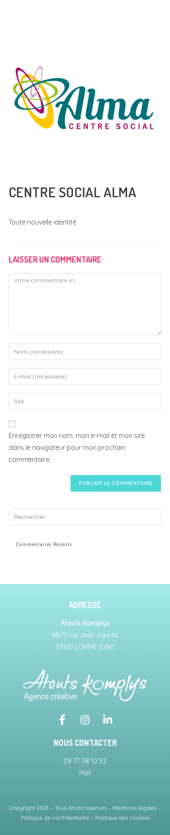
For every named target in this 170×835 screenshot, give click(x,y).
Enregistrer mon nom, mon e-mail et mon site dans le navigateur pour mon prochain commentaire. (77, 447)
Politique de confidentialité (55, 817)
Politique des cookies (122, 817)
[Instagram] (85, 720)
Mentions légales (134, 807)
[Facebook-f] (62, 720)
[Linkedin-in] (107, 720)
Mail (85, 773)
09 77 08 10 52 (85, 761)
